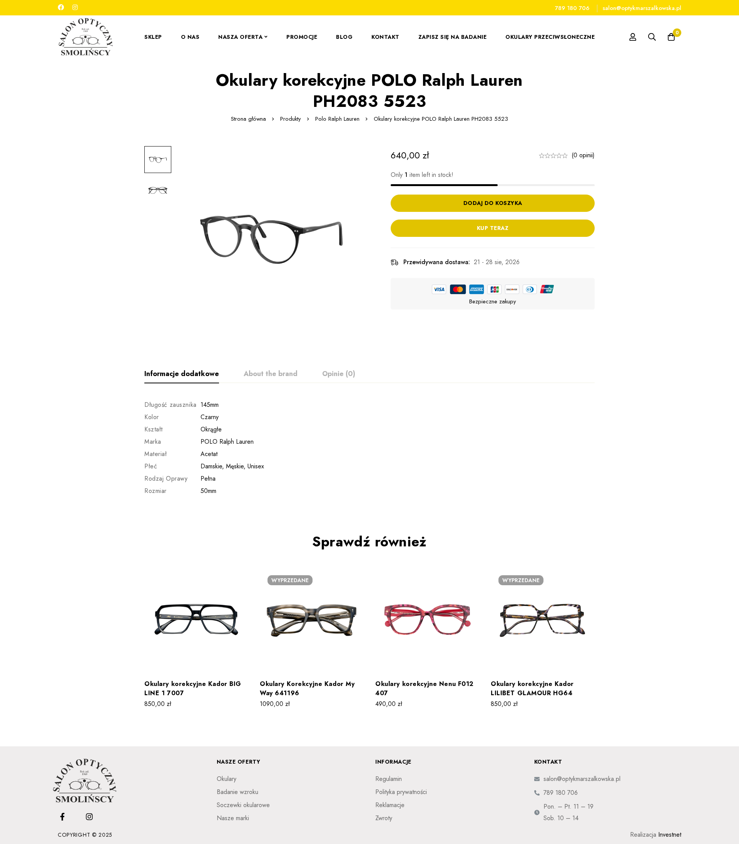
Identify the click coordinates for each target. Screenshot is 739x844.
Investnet (669, 834)
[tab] (181, 374)
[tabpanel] (369, 448)
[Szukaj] (652, 37)
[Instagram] (75, 7)
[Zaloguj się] (632, 37)
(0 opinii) (583, 155)
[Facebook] (61, 7)
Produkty (290, 119)
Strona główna (248, 119)
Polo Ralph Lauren (337, 119)
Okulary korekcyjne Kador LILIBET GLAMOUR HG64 (532, 688)
